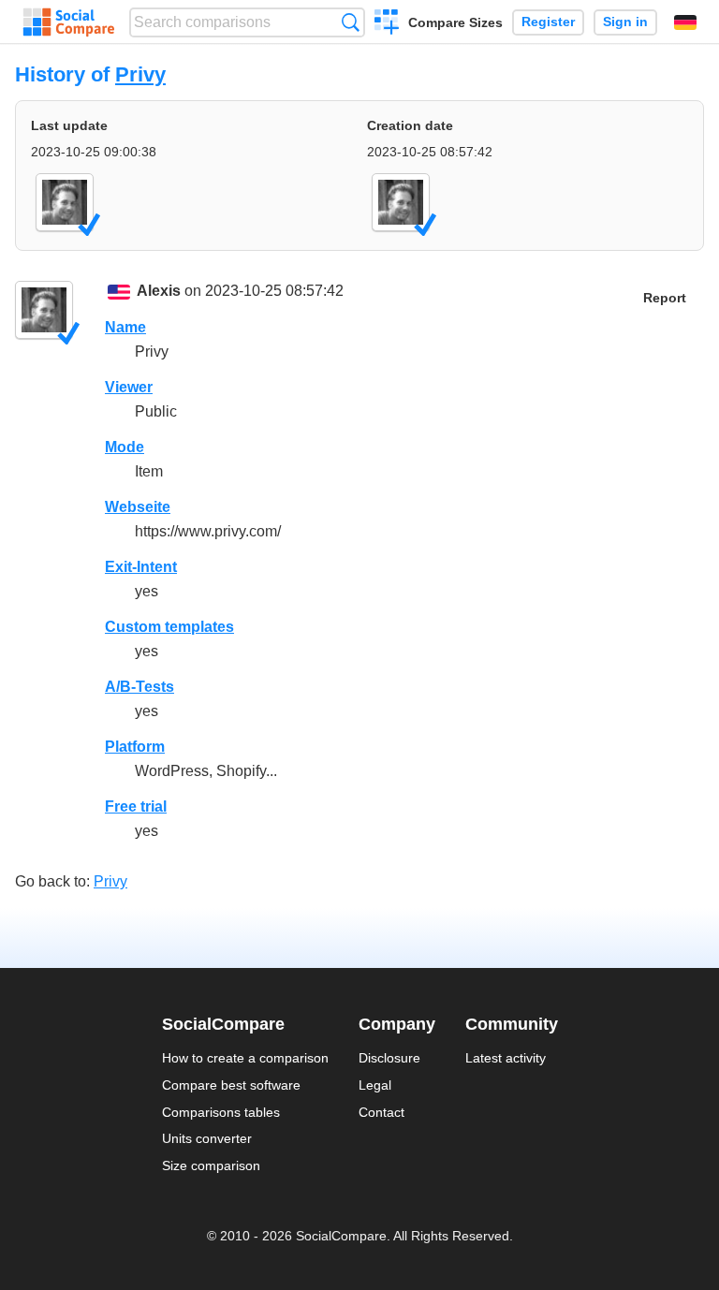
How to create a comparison (245, 1057)
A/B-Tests (139, 687)
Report (664, 298)
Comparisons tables (221, 1112)
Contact (381, 1112)
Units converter (207, 1138)
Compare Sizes (455, 22)
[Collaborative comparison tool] (69, 22)
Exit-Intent (141, 567)
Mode (124, 447)
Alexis (159, 291)
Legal (375, 1084)
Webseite (137, 507)
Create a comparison (387, 24)
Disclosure (389, 1057)
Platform (135, 747)
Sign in (625, 22)
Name (125, 327)
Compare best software (231, 1084)
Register (548, 22)
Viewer (129, 387)
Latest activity (505, 1057)
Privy (140, 74)
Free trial (136, 806)
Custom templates (169, 627)
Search (351, 22)
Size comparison (211, 1165)
